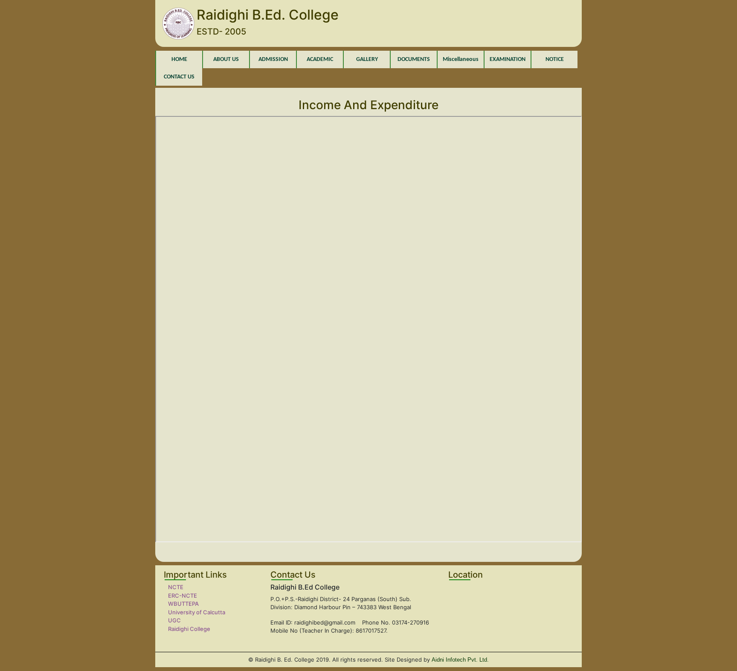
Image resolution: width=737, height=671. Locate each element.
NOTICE (554, 59)
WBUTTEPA (183, 603)
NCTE (175, 587)
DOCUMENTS (414, 59)
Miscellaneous (461, 59)
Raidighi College (189, 628)
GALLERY (367, 59)
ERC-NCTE (182, 595)
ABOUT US (226, 59)
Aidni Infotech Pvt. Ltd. (460, 660)
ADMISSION (273, 59)
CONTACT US (179, 77)
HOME (179, 59)
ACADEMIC (320, 59)
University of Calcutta (196, 612)
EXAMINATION (507, 59)
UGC (174, 620)
